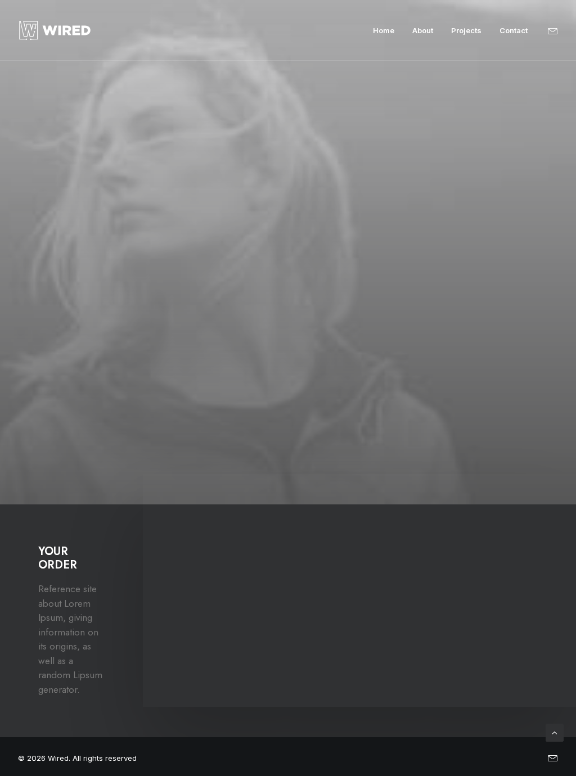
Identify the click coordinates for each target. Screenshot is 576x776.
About (422, 30)
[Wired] (55, 30)
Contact (514, 30)
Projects (466, 30)
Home (383, 30)
